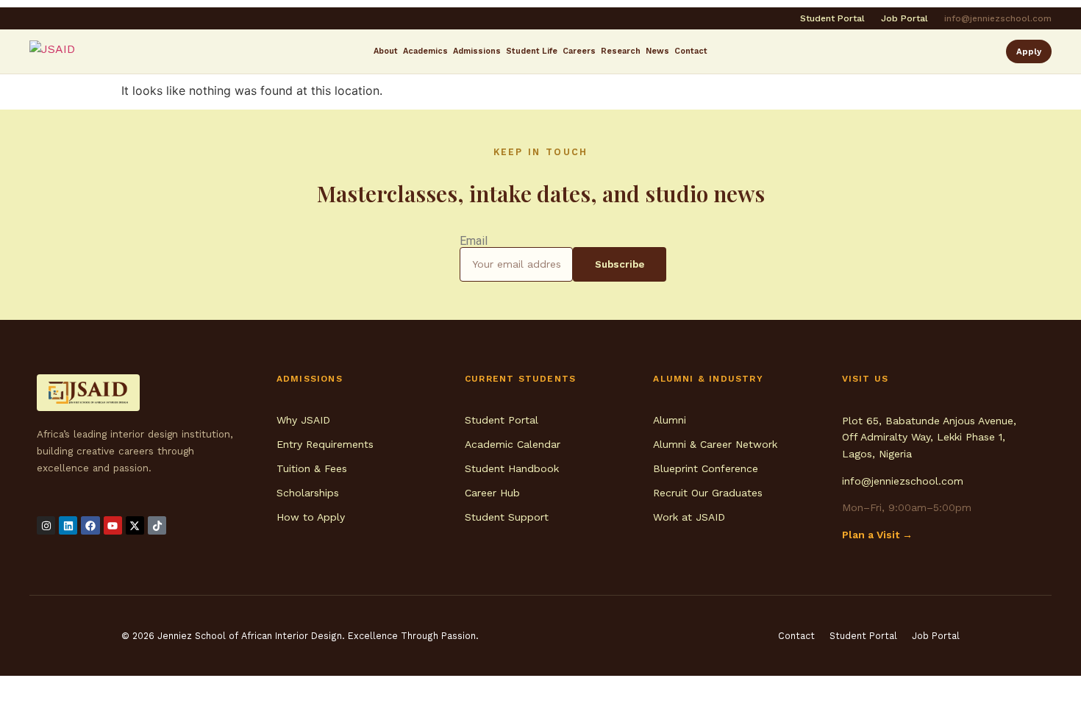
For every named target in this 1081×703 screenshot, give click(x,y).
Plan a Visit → (877, 534)
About (386, 51)
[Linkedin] (68, 525)
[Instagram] (46, 525)
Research (621, 51)
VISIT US (865, 379)
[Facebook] (90, 525)
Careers (579, 51)
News (657, 51)
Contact (690, 51)
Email (474, 241)
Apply (1028, 51)
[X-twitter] (135, 525)
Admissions (477, 51)
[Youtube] (113, 525)
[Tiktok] (157, 525)
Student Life (531, 51)
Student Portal (832, 18)
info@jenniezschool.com (998, 18)
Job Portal (904, 18)
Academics (425, 51)
